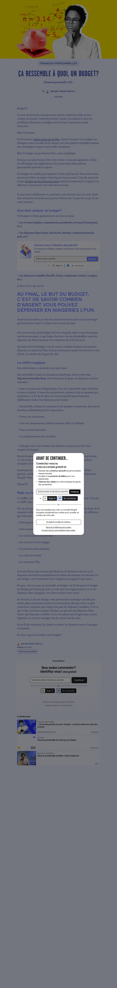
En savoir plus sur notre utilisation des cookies (58, 530)
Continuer (74, 492)
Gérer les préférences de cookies (58, 527)
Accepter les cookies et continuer (58, 522)
